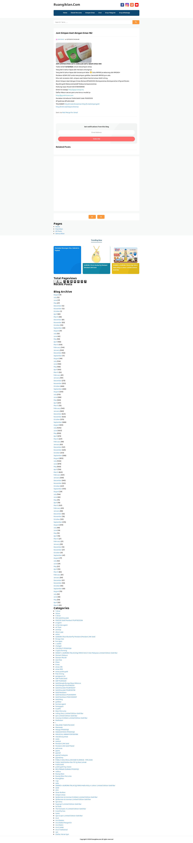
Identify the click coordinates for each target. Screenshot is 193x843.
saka (57, 783)
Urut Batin (59, 825)
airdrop (58, 629)
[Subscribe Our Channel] (137, 4)
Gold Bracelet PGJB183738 (65, 690)
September (58, 328)
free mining (59, 674)
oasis (57, 739)
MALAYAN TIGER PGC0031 (64, 725)
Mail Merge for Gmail (70, 112)
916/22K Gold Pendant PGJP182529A (69, 620)
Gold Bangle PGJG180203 (64, 685)
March (56, 317)
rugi (57, 781)
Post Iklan (59, 229)
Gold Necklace (60, 692)
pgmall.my (59, 757)
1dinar (57, 613)
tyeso (57, 813)
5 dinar (58, 615)
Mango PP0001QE (62, 729)
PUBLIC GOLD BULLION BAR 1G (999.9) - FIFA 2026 (74, 760)
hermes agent (60, 704)
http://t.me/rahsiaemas (73, 104)
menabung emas (61, 736)
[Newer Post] (92, 217)
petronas (58, 748)
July (55, 297)
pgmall (58, 753)
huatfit (58, 708)
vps (56, 832)
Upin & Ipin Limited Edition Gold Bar (69, 816)
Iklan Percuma (60, 711)
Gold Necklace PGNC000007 (66, 697)
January (57, 350)
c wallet (58, 643)
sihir (57, 790)
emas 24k (59, 667)
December (57, 306)
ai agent (58, 623)
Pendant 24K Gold (62, 743)
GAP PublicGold (61, 678)
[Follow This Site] (132, 4)
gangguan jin (60, 676)
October (57, 311)
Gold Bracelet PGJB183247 (65, 688)
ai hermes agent (61, 625)
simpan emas (60, 795)
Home (65, 13)
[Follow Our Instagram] (127, 4)
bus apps (58, 641)
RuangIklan (59, 778)
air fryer (58, 627)
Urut (57, 818)
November (58, 308)
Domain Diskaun (61, 655)
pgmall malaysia (61, 755)
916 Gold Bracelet (62, 618)
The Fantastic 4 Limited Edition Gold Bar (70, 809)
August (56, 295)
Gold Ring (59, 699)
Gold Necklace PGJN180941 (65, 695)
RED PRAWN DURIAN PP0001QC (67, 769)
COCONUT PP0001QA (63, 648)
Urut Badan (59, 820)
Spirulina (58, 802)
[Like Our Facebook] (122, 4)
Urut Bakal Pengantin (63, 822)
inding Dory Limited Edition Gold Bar (69, 713)
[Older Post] (101, 217)
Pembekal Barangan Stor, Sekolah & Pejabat (67, 249)
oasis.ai (58, 741)
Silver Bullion (60, 792)
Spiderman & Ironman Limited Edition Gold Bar (73, 799)
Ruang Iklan (59, 774)
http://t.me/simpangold (90, 104)
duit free (58, 660)
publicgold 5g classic (63, 767)
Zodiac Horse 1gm (62, 834)
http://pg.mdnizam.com (64, 95)
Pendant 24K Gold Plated (64, 746)
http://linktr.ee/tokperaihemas (67, 107)
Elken (57, 662)
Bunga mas (59, 639)
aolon (57, 634)
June (55, 300)
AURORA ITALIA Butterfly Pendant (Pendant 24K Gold (95, 266)
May (55, 303)
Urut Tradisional (61, 829)
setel (57, 788)
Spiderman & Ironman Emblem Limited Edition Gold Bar (76, 797)
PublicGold (59, 764)
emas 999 (59, 669)
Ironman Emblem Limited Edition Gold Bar (71, 718)
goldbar (58, 702)
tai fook (58, 806)
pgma (57, 750)
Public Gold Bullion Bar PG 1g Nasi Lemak (70, 762)
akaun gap (59, 632)
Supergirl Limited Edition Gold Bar (68, 804)
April (55, 314)
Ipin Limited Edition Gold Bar (66, 716)
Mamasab (59, 727)
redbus (58, 771)
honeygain (59, 706)
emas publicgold (61, 671)
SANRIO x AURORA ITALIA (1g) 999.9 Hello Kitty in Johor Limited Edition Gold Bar (125, 267)
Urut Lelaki (59, 827)
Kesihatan (59, 720)
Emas (57, 664)
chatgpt (58, 646)
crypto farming (61, 650)
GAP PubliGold (60, 681)
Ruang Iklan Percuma (63, 776)
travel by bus (60, 811)
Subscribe (96, 139)
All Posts (58, 231)
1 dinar (57, 611)
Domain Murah (61, 657)
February (57, 347)
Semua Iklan (60, 233)
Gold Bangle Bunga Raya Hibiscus (68, 683)
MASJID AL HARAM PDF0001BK (66, 734)
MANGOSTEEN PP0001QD (65, 732)
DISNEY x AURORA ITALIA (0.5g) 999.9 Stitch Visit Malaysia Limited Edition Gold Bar (86, 653)
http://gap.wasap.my (76, 89)
